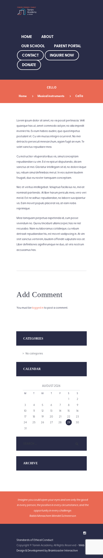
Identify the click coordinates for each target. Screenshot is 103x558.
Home (26, 36)
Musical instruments (51, 96)
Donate (29, 64)
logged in (38, 307)
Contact (30, 55)
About (47, 36)
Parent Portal (67, 46)
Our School (33, 46)
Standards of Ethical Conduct (34, 540)
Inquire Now (62, 55)
